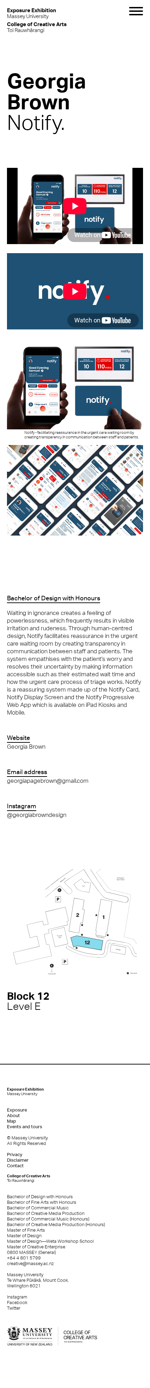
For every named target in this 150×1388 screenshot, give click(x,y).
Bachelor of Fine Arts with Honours (41, 1202)
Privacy (14, 1154)
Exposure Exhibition (25, 1091)
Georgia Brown (26, 746)
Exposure (17, 1110)
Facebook (17, 1302)
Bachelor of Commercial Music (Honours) (48, 1219)
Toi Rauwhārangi (37, 27)
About (13, 1115)
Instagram (17, 1297)
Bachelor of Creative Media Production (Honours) (56, 1224)
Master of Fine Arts (26, 1230)
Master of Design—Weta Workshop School (50, 1241)
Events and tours (24, 1126)
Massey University (31, 13)
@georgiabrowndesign (36, 814)
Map (11, 1121)
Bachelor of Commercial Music (38, 1207)
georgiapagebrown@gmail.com (48, 780)
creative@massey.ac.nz (30, 1263)
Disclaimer (18, 1160)
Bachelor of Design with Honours (40, 1196)
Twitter (13, 1308)
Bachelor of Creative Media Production (45, 1213)
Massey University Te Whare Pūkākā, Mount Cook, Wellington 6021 (38, 1280)
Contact (15, 1165)
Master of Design (24, 1235)
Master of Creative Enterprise (36, 1246)
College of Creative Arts (28, 1178)
